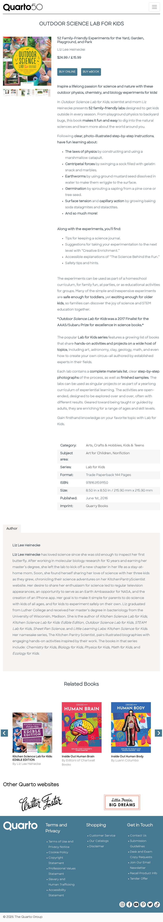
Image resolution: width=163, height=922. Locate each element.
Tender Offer (139, 878)
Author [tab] (11, 528)
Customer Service (102, 835)
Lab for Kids (95, 467)
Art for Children (98, 453)
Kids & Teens (133, 445)
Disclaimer (96, 846)
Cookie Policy (58, 852)
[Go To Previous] (3, 735)
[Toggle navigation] (154, 6)
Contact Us (138, 835)
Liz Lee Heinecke (26, 545)
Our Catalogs (99, 841)
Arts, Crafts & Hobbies (104, 445)
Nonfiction (121, 453)
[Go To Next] (157, 735)
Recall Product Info (143, 873)
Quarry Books (97, 506)
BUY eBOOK (91, 72)
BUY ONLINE (67, 72)
